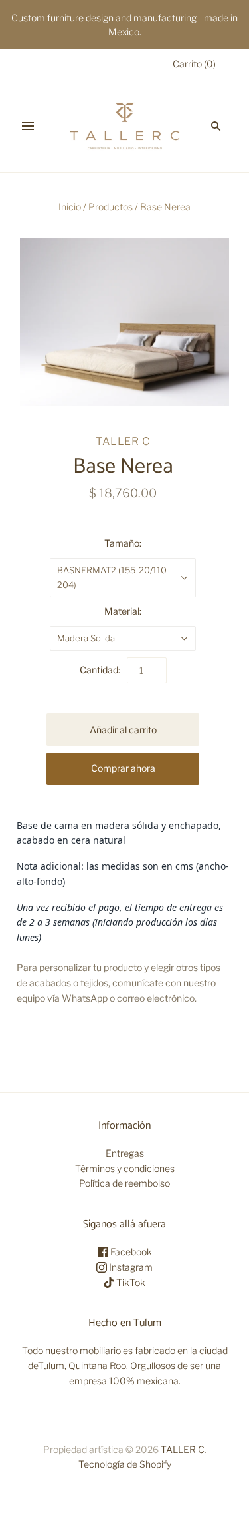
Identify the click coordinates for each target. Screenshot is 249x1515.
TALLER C (122, 441)
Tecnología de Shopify (124, 1464)
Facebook (130, 1251)
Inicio (69, 206)
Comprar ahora (123, 768)
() (194, 63)
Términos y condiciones (125, 1168)
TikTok (129, 1282)
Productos (110, 206)
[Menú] (28, 126)
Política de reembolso (124, 1183)
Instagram (130, 1267)
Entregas (125, 1153)
